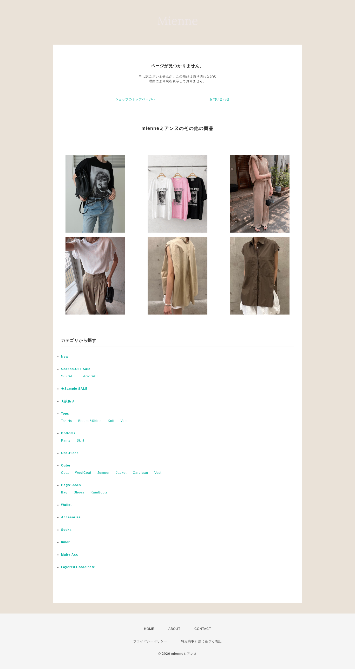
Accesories (71, 517)
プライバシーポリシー (150, 641)
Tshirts (66, 421)
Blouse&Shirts (90, 421)
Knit (111, 421)
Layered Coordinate (78, 567)
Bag (64, 492)
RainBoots (99, 492)
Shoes (79, 492)
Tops (65, 413)
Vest (124, 421)
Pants (65, 440)
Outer (66, 465)
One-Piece (70, 453)
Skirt (80, 440)
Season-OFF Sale (75, 369)
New (64, 356)
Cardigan (140, 473)
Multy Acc (69, 554)
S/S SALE (69, 376)
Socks (66, 530)
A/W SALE (91, 376)
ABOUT (174, 629)
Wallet (66, 505)
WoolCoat (83, 473)
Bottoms (68, 433)
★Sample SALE (74, 389)
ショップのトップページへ (135, 99)
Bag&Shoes (71, 485)
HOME (149, 629)
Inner (65, 542)
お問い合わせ (219, 99)
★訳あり (68, 401)
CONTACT (202, 629)
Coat (65, 473)
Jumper (103, 473)
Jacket (121, 473)
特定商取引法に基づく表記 (201, 641)
